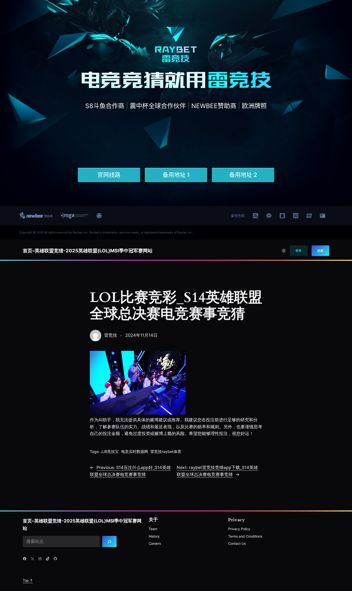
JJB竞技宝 (110, 451)
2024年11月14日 (141, 335)
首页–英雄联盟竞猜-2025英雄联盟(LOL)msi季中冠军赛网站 (88, 251)
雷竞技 (110, 335)
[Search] (109, 541)
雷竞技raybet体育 (165, 451)
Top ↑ (28, 580)
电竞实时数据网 (134, 451)
